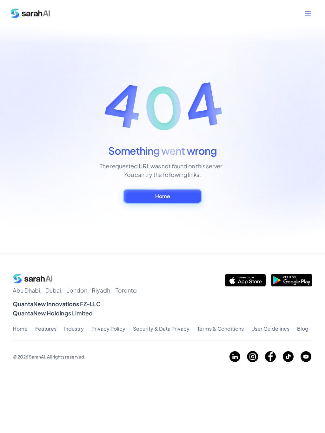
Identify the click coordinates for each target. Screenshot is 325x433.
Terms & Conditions (220, 328)
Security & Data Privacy (161, 328)
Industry (74, 328)
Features (45, 328)
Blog (302, 328)
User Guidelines (270, 328)
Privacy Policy (108, 328)
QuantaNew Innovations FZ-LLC (57, 303)
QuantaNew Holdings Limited (53, 313)
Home (20, 328)
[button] (308, 13)
